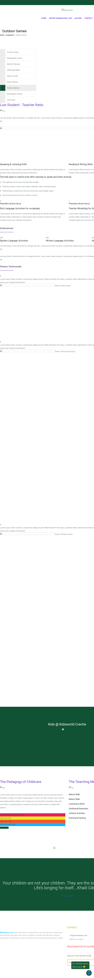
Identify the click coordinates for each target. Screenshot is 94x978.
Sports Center (12, 76)
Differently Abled (13, 70)
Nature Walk (74, 794)
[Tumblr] (3, 2)
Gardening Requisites (78, 808)
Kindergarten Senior (14, 94)
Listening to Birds (77, 804)
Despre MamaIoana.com (60, 18)
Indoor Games (12, 82)
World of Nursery (13, 64)
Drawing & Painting (77, 818)
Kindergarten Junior (14, 58)
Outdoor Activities (77, 813)
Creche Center (12, 52)
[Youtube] (1, 2)
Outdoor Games (13, 88)
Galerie (78, 18)
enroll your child (67, 896)
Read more (4, 828)
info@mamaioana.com (78, 935)
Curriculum (11, 100)
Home (43, 18)
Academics (10, 35)
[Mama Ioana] (67, 10)
